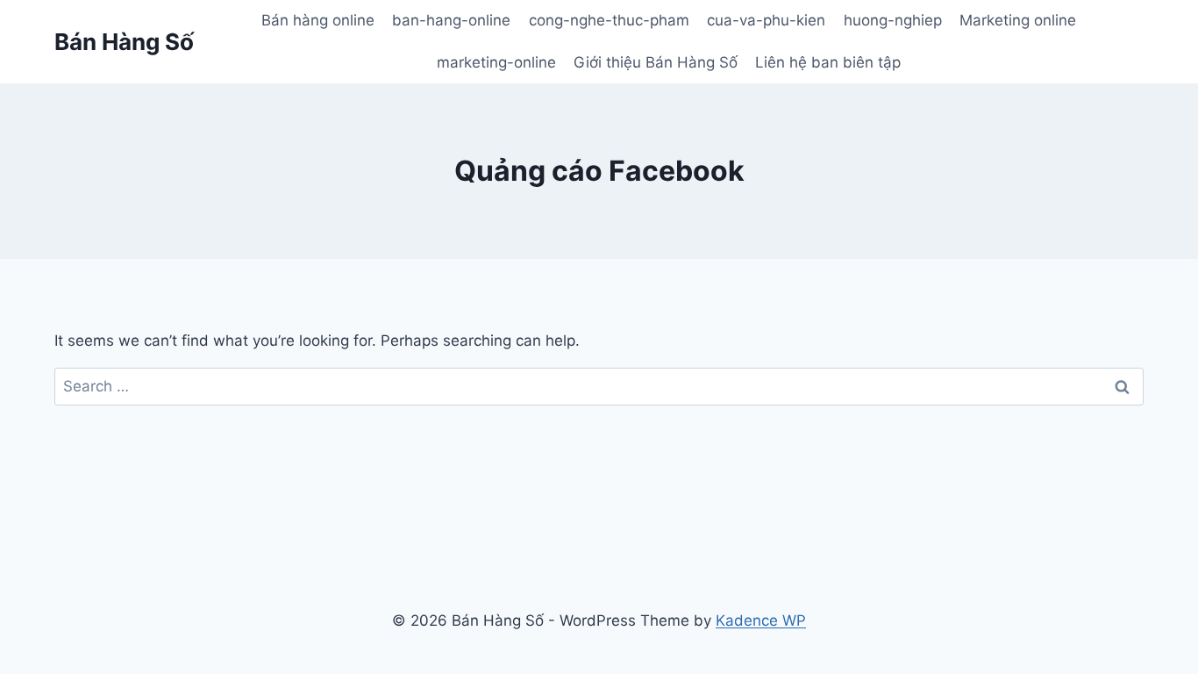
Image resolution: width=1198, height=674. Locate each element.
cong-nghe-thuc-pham (609, 20)
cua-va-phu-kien (766, 20)
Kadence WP (761, 620)
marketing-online (496, 62)
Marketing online (1017, 20)
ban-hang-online (451, 20)
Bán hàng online (317, 20)
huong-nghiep (893, 20)
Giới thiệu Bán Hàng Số (656, 62)
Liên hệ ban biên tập (828, 62)
